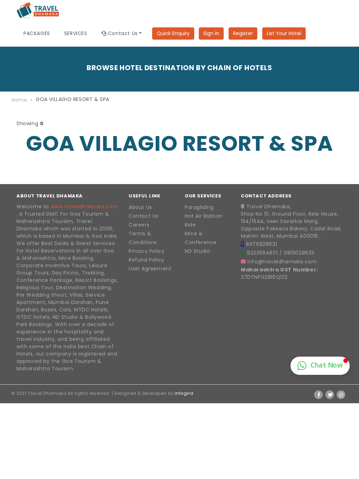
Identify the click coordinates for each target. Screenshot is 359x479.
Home (19, 99)
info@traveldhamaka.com (282, 261)
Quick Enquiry (173, 33)
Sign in (211, 33)
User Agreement (150, 268)
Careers (139, 224)
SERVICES (75, 33)
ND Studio (197, 251)
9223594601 (263, 252)
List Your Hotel (284, 33)
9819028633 (299, 252)
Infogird (184, 393)
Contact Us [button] (122, 33)
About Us (140, 207)
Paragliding (199, 207)
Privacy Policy (146, 251)
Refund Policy (146, 259)
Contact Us (143, 216)
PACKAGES (36, 33)
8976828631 (261, 244)
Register (243, 33)
